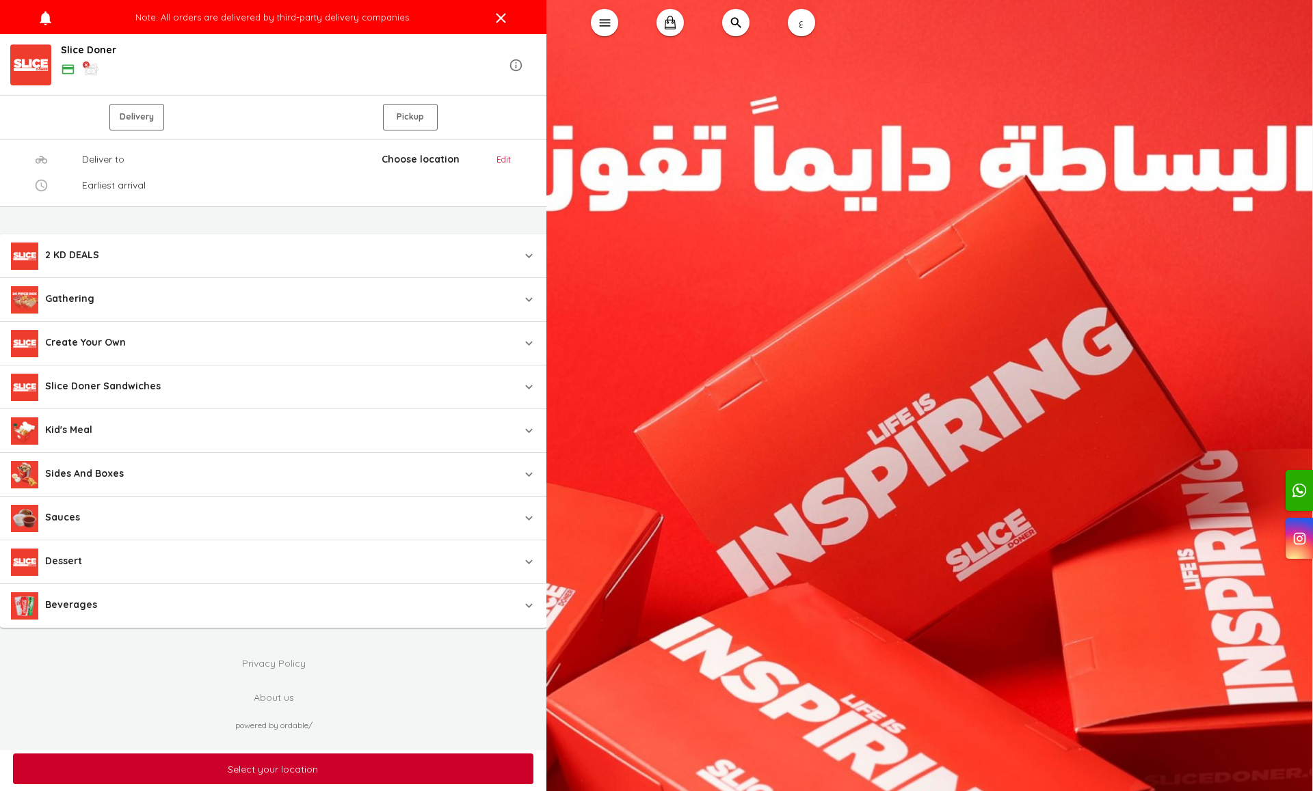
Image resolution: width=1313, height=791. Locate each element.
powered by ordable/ (274, 725)
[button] (273, 65)
